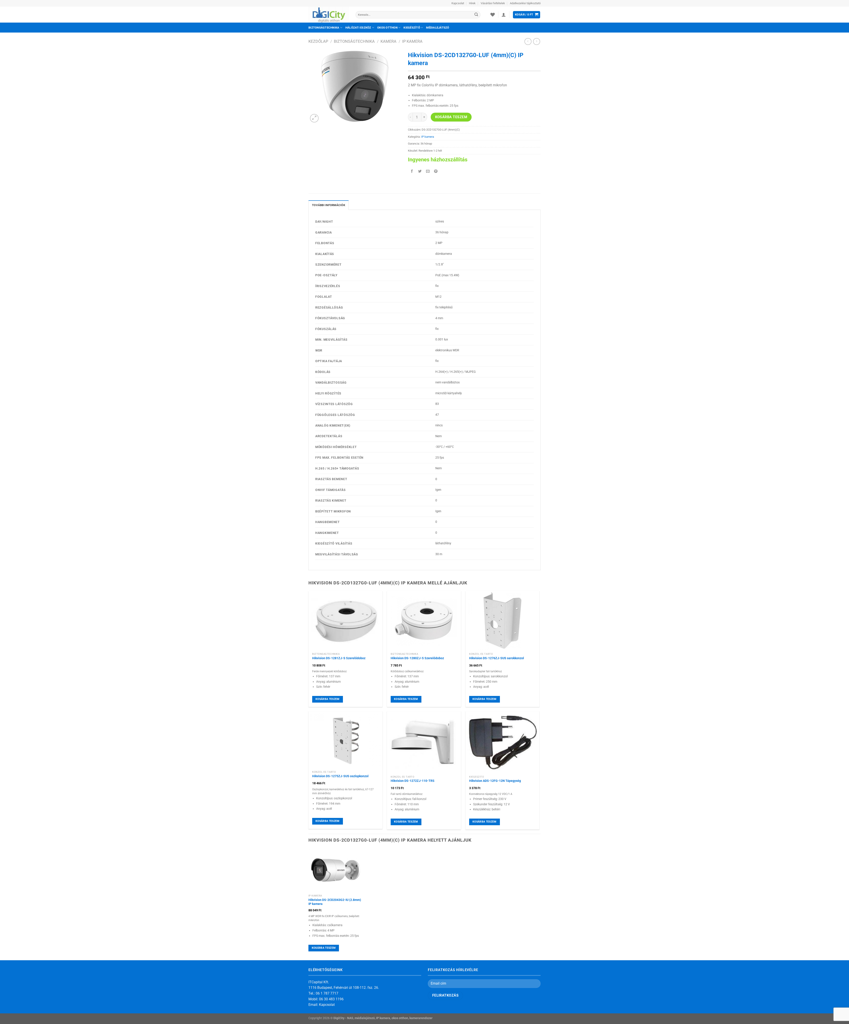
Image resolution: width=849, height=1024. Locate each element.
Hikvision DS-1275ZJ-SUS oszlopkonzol (340, 776)
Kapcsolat (457, 3)
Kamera (388, 41)
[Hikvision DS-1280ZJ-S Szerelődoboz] (424, 620)
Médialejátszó (437, 27)
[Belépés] (503, 14)
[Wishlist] (492, 14)
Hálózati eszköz (358, 27)
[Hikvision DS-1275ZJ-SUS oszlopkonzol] (345, 739)
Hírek (472, 3)
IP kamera (412, 41)
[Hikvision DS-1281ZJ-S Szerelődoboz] (345, 620)
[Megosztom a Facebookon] (412, 171)
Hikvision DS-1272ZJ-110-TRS (412, 781)
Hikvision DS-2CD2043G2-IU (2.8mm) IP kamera (334, 902)
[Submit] (476, 15)
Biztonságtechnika (323, 27)
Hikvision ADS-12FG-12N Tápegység (495, 781)
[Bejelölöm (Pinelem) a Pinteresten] (436, 171)
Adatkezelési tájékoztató (525, 3)
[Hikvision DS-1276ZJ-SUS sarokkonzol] (502, 620)
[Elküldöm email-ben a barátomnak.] (428, 171)
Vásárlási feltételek (493, 3)
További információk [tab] (328, 205)
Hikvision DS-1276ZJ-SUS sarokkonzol (496, 658)
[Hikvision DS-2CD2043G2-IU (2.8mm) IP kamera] (335, 870)
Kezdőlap (318, 41)
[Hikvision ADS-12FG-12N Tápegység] (502, 742)
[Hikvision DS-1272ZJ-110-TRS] (424, 742)
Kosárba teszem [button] (328, 699)
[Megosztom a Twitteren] (420, 171)
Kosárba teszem (451, 117)
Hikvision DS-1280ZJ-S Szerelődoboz (417, 658)
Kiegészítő (411, 27)
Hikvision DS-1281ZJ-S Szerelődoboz (338, 658)
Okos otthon (387, 27)
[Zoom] (314, 118)
